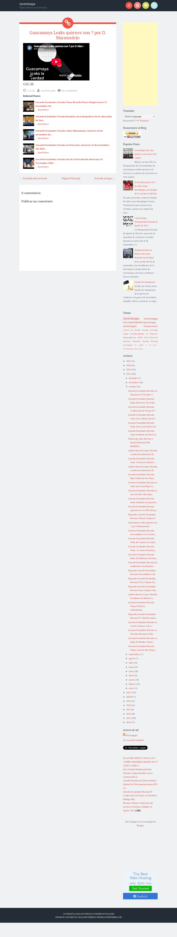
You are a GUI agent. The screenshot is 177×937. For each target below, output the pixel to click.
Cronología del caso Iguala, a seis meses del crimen (146, 154)
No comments (69, 90)
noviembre (134, 382)
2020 (128, 696)
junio (131, 667)
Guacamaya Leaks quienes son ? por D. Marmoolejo (67, 35)
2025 (128, 361)
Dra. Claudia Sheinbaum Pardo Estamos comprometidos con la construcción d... (138, 773)
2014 (128, 722)
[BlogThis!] (27, 84)
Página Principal (71, 178)
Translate (144, 120)
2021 (128, 692)
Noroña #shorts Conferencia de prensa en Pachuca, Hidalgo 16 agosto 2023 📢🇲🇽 (138, 807)
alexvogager (48, 90)
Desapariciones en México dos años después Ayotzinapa (144, 254)
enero (132, 688)
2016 (128, 713)
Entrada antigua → (104, 178)
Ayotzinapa (27, 4)
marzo (132, 679)
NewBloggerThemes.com (109, 917)
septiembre (134, 654)
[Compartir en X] (29, 84)
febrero (132, 684)
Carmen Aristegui (150, 330)
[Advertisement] (140, 64)
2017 (128, 709)
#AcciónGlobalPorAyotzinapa (139, 322)
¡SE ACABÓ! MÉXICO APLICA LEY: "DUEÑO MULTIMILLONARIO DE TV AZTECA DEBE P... (140, 762)
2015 (128, 718)
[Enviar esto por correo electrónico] (24, 84)
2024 (128, 365)
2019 (128, 701)
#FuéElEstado (128, 349)
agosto (132, 658)
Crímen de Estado (131, 330)
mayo (131, 671)
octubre (133, 386)
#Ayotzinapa (151, 318)
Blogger (140, 825)
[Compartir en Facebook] (32, 84)
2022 (128, 373)
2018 (128, 705)
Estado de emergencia (145, 282)
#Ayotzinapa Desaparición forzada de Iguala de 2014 (146, 222)
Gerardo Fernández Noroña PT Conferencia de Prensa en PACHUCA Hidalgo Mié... (140, 795)
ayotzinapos (130, 326)
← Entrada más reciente (33, 178)
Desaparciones (151, 326)
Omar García (138, 349)
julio (131, 662)
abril (131, 675)
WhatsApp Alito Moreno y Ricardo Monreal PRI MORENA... (140, 442)
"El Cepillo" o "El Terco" (146, 345)
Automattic (72, 917)
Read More (43, 109)
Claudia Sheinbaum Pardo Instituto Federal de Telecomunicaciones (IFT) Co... (140, 784)
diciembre (133, 378)
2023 (128, 369)
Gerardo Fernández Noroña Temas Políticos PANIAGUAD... (141, 606)
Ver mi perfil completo (133, 740)
